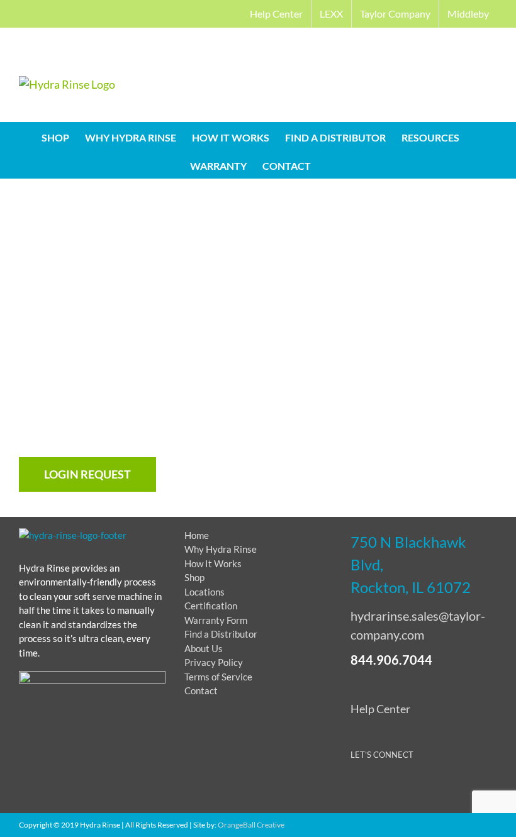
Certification (210, 605)
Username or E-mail (158, 230)
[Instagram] (427, 788)
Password (137, 284)
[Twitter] (381, 788)
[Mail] (451, 788)
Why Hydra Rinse (220, 549)
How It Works (213, 563)
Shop (194, 577)
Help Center (380, 709)
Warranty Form (215, 620)
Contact (201, 690)
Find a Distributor (220, 634)
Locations (204, 591)
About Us (203, 648)
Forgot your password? (258, 431)
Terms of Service (218, 676)
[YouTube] (404, 788)
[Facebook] (358, 788)
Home (196, 535)
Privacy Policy (213, 662)
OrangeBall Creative (251, 824)
